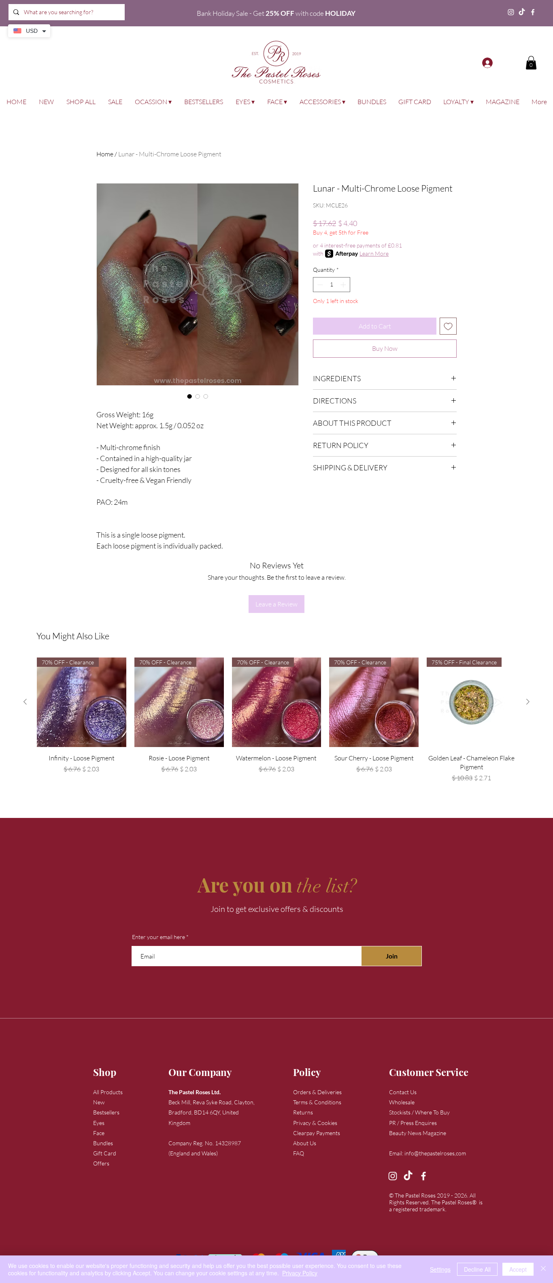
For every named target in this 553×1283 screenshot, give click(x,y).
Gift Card (104, 1153)
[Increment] (344, 285)
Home (104, 154)
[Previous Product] (25, 702)
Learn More (374, 253)
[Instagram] (511, 12)
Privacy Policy (299, 1273)
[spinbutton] (331, 285)
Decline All (477, 1269)
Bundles (103, 1143)
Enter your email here (158, 937)
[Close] (543, 1269)
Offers (101, 1163)
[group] (276, 724)
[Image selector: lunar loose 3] (206, 396)
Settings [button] (440, 1269)
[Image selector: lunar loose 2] (198, 396)
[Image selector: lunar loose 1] (189, 396)
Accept (518, 1269)
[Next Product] (528, 702)
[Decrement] (319, 285)
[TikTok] (522, 12)
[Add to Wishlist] (448, 326)
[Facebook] (533, 12)
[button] (531, 62)
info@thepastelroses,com (435, 1153)
